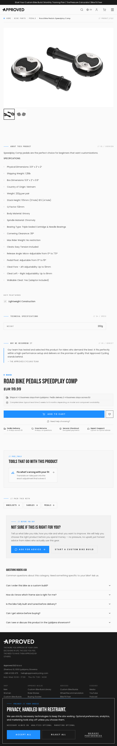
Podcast (93, 696)
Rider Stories (33, 693)
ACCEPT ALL (23, 734)
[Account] (96, 9)
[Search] (81, 9)
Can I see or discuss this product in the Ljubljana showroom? (38, 622)
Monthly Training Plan (54, 2)
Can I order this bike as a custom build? (27, 585)
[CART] (104, 9)
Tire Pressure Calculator (78, 2)
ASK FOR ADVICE (30, 549)
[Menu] (112, 9)
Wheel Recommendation (71, 693)
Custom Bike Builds (13, 696)
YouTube (94, 693)
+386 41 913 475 (11, 673)
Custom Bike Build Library (39, 689)
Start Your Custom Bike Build (29, 2)
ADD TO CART (57, 414)
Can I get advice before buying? (23, 613)
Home (8, 18)
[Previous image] (8, 67)
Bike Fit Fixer (96, 2)
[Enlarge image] (58, 67)
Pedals (32, 18)
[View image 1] (9, 114)
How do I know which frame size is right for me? (31, 594)
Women (7, 693)
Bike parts (20, 18)
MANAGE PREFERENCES (93, 734)
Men (5, 689)
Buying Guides (34, 696)
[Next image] (108, 67)
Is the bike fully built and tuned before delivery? (31, 604)
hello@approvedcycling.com (34, 673)
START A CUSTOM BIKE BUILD (74, 549)
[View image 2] (21, 114)
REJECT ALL (58, 734)
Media (92, 689)
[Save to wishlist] (109, 414)
